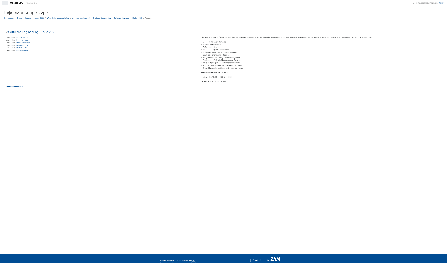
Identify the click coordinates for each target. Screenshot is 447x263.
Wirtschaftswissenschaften (58, 18)
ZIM (193, 261)
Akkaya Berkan (22, 37)
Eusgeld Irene (22, 40)
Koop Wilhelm (22, 50)
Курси (19, 18)
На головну (9, 18)
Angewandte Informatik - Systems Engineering (91, 18)
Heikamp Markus (23, 42)
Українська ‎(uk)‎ (32, 3)
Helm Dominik (22, 45)
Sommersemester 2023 (34, 18)
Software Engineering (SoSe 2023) (128, 18)
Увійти (442, 3)
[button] (410, 2)
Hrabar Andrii (21, 48)
